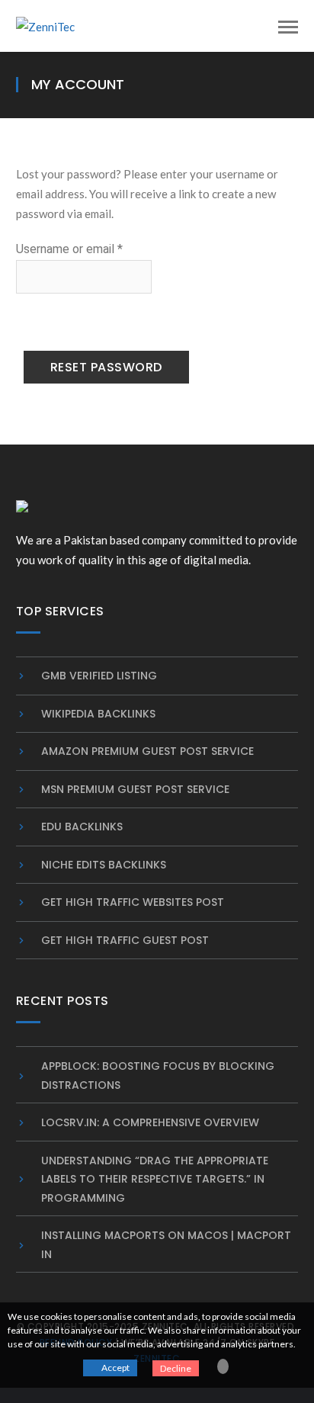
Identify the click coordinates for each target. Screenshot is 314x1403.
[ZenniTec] (45, 25)
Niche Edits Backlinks (103, 864)
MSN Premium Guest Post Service (135, 789)
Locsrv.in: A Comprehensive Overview (150, 1122)
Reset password (106, 367)
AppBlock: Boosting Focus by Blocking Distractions (157, 1075)
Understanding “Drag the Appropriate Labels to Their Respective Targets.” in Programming (154, 1179)
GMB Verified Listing (99, 675)
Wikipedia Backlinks (98, 713)
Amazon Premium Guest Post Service (147, 751)
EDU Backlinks (82, 826)
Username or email (84, 248)
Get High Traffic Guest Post (125, 940)
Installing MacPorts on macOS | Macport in (166, 1245)
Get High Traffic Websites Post (132, 902)
